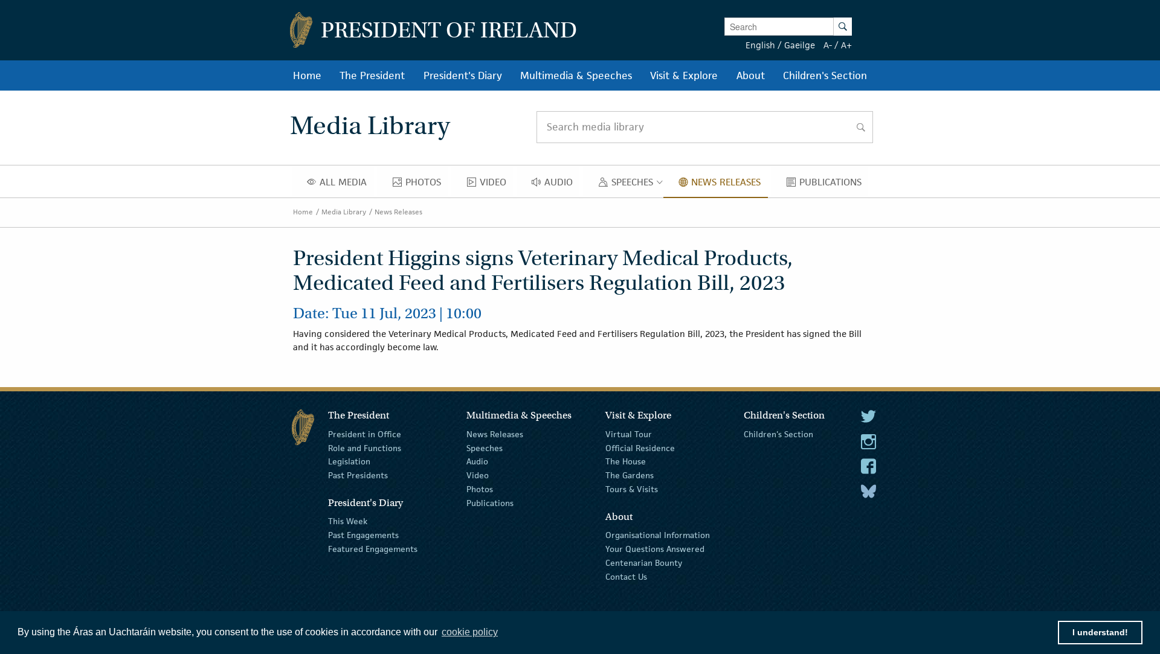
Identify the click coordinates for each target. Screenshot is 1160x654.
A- (827, 45)
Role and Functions (364, 447)
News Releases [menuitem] (729, 185)
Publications (490, 503)
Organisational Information (657, 535)
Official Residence (640, 447)
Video (477, 475)
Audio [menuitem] (561, 185)
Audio (477, 461)
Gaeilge (799, 45)
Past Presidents (358, 475)
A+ (846, 45)
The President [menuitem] (372, 75)
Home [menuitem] (307, 75)
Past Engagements (363, 535)
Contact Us (626, 576)
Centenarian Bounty (643, 562)
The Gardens (629, 475)
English (760, 45)
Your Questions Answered (654, 548)
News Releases (398, 211)
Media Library (343, 211)
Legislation (349, 461)
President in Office (364, 434)
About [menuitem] (750, 75)
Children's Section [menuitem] (825, 75)
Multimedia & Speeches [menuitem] (576, 75)
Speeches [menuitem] (634, 185)
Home (303, 211)
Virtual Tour (628, 434)
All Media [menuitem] (346, 185)
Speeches (484, 447)
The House (625, 461)
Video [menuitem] (496, 185)
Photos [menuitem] (426, 185)
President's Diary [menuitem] (463, 75)
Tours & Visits (631, 489)
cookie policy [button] (470, 632)
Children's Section (778, 434)
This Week (347, 521)
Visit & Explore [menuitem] (684, 75)
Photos (479, 489)
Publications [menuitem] (833, 185)
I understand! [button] (1100, 632)
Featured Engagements (372, 548)
